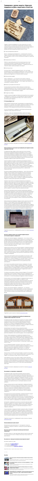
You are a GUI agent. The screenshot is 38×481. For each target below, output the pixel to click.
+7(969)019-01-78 (13, 444)
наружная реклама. (23, 312)
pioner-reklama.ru (14, 443)
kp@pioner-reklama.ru (18, 446)
